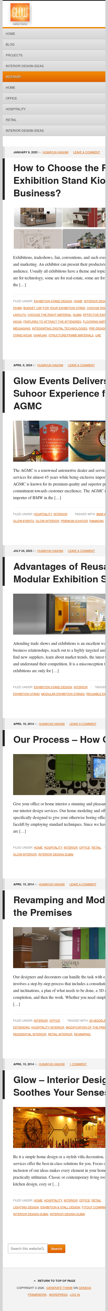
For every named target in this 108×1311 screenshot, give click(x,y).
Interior (13, 76)
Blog (10, 44)
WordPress (58, 1294)
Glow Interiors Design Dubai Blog (54, 14)
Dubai (77, 314)
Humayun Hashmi (55, 152)
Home (10, 33)
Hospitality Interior (47, 1027)
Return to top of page (56, 1281)
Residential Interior (29, 1034)
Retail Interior (60, 1034)
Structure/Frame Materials (71, 335)
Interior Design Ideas (25, 66)
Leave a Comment (86, 152)
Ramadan (96, 521)
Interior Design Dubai (55, 854)
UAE (98, 335)
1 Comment (78, 1064)
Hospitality (16, 109)
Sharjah (40, 335)
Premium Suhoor (74, 521)
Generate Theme (59, 1288)
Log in (75, 1294)
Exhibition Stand (26, 694)
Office (11, 98)
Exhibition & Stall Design (60, 1207)
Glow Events (23, 521)
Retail (11, 119)
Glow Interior (47, 521)
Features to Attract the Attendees (52, 321)
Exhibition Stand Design (53, 301)
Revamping (82, 1034)
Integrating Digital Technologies (59, 328)
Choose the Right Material (49, 314)
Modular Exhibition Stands (63, 694)
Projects (14, 55)
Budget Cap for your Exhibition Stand (54, 308)
